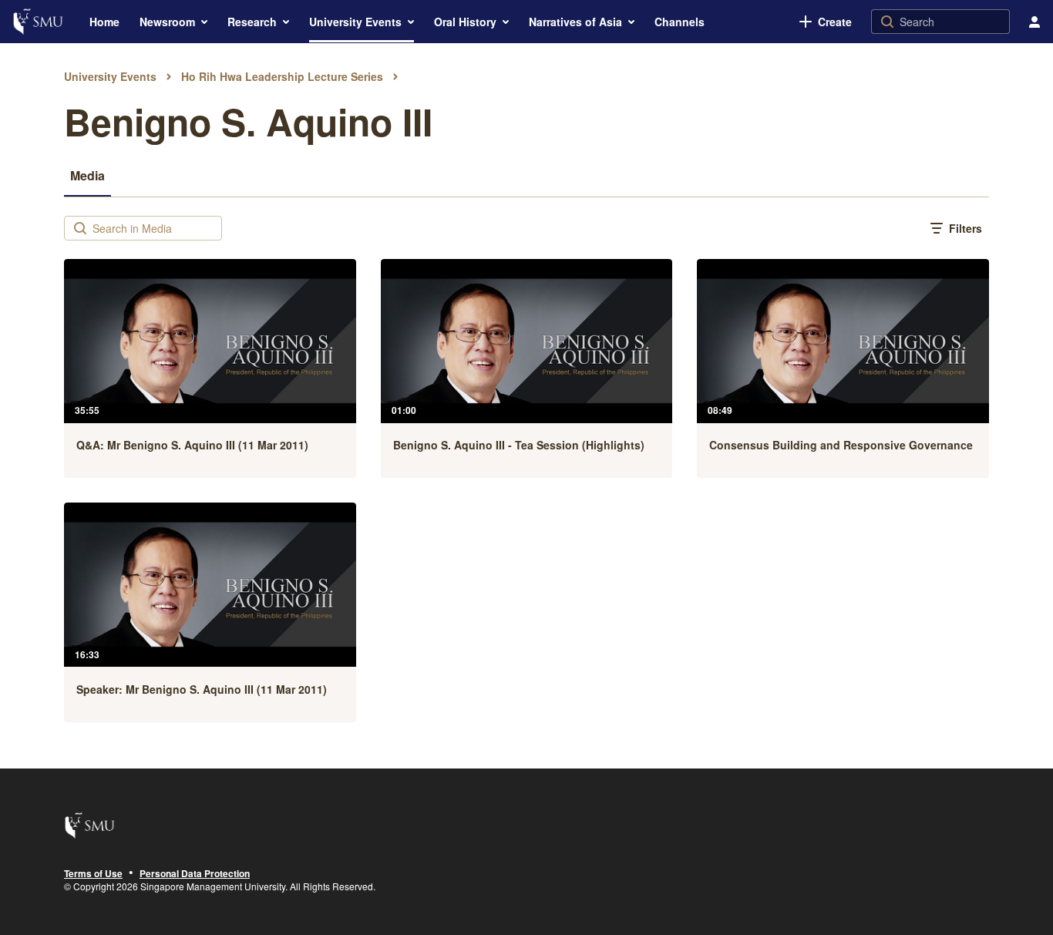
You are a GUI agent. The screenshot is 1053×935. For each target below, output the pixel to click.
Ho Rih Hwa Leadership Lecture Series (282, 76)
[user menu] (1034, 21)
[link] (825, 21)
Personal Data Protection (195, 874)
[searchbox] (155, 228)
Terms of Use (93, 874)
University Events (110, 76)
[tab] (87, 175)
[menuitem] (104, 21)
